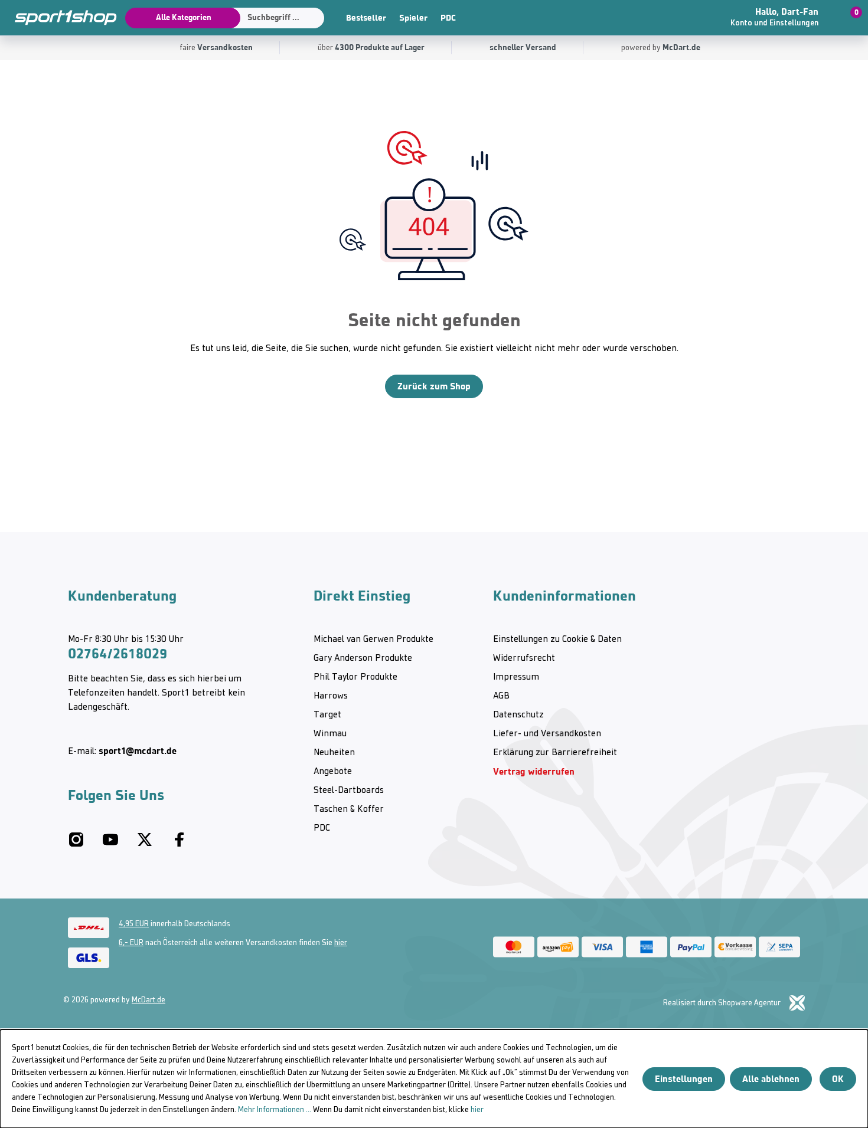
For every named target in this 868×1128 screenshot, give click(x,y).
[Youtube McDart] (110, 844)
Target (327, 715)
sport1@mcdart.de (138, 750)
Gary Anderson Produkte (363, 658)
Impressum (516, 677)
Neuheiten (334, 753)
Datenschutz (518, 715)
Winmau (330, 734)
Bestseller (366, 17)
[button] (783, 17)
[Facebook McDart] (179, 844)
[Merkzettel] (693, 17)
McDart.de (148, 1000)
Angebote (333, 771)
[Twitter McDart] (144, 844)
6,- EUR (131, 943)
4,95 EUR (134, 924)
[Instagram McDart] (76, 844)
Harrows (331, 696)
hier (340, 943)
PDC (448, 17)
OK (838, 1078)
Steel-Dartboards (349, 790)
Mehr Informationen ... (274, 1110)
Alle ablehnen (771, 1078)
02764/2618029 (117, 653)
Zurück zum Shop (434, 386)
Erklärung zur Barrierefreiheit (555, 753)
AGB (501, 696)
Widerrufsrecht (524, 658)
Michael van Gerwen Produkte (373, 639)
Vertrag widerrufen (534, 771)
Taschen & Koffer (349, 809)
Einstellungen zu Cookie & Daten (557, 639)
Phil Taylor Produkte (355, 677)
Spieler (413, 17)
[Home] (59, 17)
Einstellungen (684, 1078)
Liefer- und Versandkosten (547, 734)
